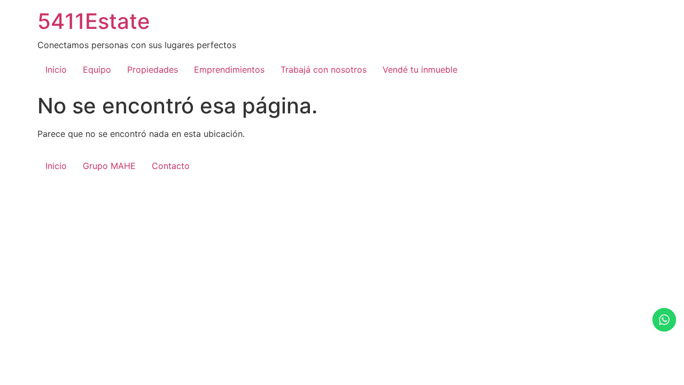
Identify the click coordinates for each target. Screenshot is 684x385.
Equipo (97, 69)
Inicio (56, 69)
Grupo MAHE (109, 165)
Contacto (171, 165)
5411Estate (93, 21)
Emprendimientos (229, 69)
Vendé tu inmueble (420, 69)
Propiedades (152, 69)
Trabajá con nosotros (324, 69)
